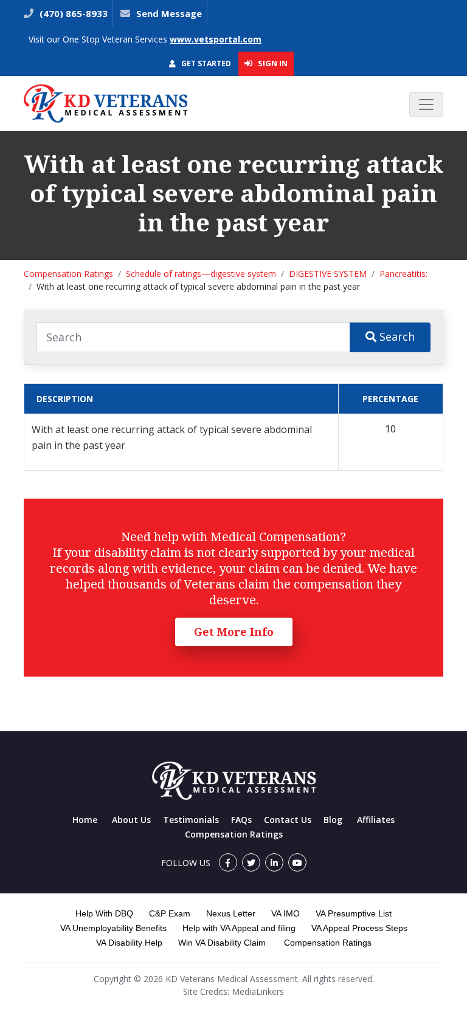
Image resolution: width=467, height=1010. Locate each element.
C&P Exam (169, 913)
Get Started (205, 63)
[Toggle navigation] (426, 104)
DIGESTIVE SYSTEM (328, 273)
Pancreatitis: (403, 273)
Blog (332, 819)
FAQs (241, 819)
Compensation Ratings (68, 273)
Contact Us (287, 819)
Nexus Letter (230, 913)
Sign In (272, 63)
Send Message (169, 13)
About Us (131, 819)
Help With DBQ (104, 913)
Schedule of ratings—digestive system (201, 273)
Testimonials (191, 819)
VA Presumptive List (354, 913)
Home (84, 819)
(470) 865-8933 (72, 13)
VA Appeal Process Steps (359, 928)
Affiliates (376, 819)
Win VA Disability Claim (222, 942)
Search (395, 336)
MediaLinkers (258, 991)
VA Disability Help (129, 942)
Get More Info (234, 631)
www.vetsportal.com (215, 39)
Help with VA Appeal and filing (239, 928)
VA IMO (285, 913)
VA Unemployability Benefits (113, 928)
